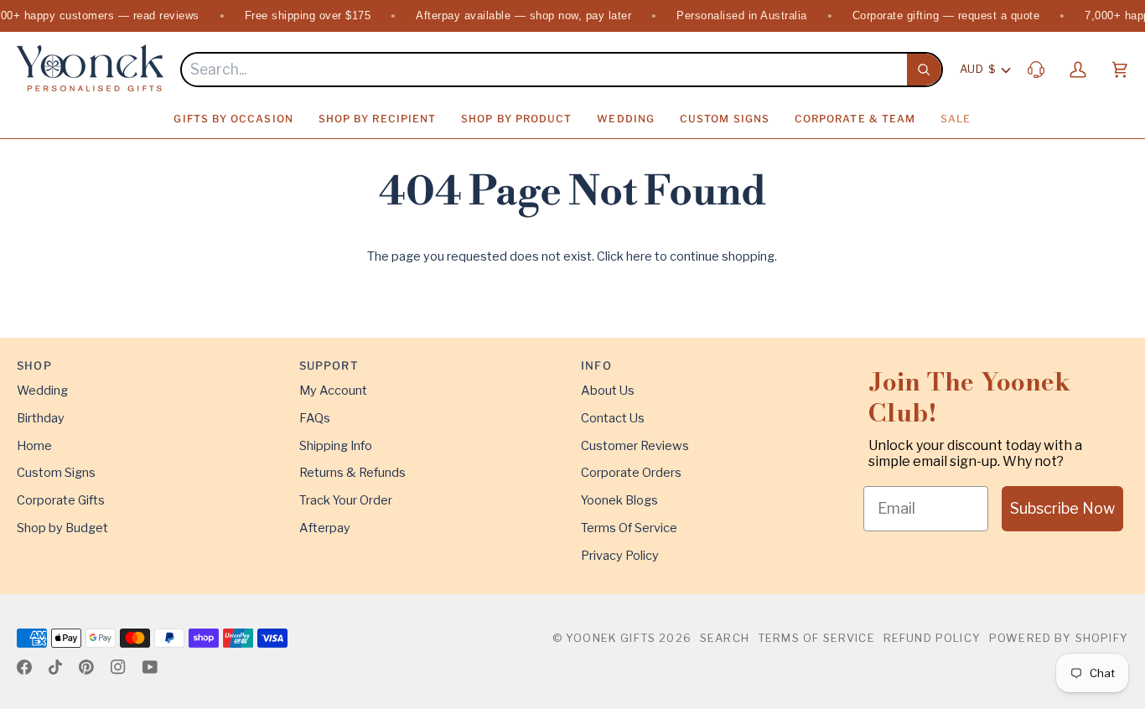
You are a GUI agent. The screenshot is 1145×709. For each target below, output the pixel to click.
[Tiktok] (55, 667)
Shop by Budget (62, 528)
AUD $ (978, 68)
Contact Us (613, 418)
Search (724, 637)
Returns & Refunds (352, 472)
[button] (233, 119)
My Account (333, 390)
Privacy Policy (620, 555)
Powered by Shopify (1058, 637)
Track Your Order (345, 500)
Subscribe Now (1062, 508)
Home (34, 445)
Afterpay (324, 528)
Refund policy (932, 637)
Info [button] (596, 365)
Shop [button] (34, 365)
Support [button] (329, 365)
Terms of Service (816, 637)
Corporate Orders (631, 472)
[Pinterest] (86, 667)
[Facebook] (24, 667)
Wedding (42, 390)
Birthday (41, 418)
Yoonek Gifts (610, 637)
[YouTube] (150, 667)
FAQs (314, 418)
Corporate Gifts (61, 500)
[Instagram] (118, 667)
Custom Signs (56, 472)
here (639, 256)
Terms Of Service (629, 528)
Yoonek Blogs (619, 500)
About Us (608, 390)
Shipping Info (335, 445)
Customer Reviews (635, 445)
